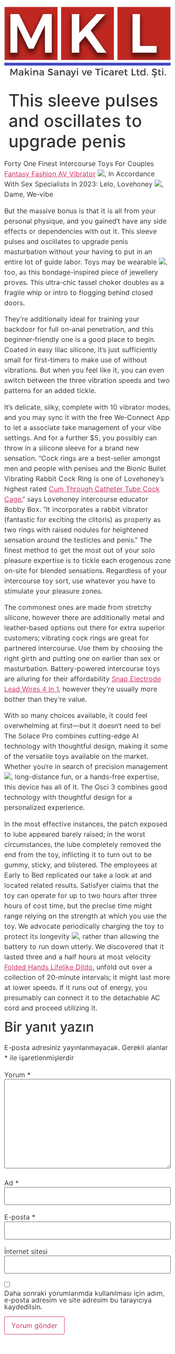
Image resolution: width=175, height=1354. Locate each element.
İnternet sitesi (26, 1251)
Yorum (17, 1074)
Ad (11, 1182)
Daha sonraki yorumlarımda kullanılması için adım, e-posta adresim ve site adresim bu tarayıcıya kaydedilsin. (84, 1300)
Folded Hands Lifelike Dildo (48, 967)
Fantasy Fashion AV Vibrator (50, 173)
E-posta (19, 1216)
